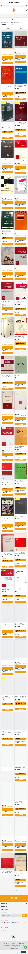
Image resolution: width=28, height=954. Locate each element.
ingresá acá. (22, 945)
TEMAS (5, 22)
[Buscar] (26, 16)
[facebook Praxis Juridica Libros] (16, 898)
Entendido (23, 951)
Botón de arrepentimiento (14, 946)
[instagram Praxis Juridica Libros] (12, 898)
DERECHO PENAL (10, 22)
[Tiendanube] (14, 948)
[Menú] (2, 11)
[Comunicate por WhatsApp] (25, 947)
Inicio (2, 22)
